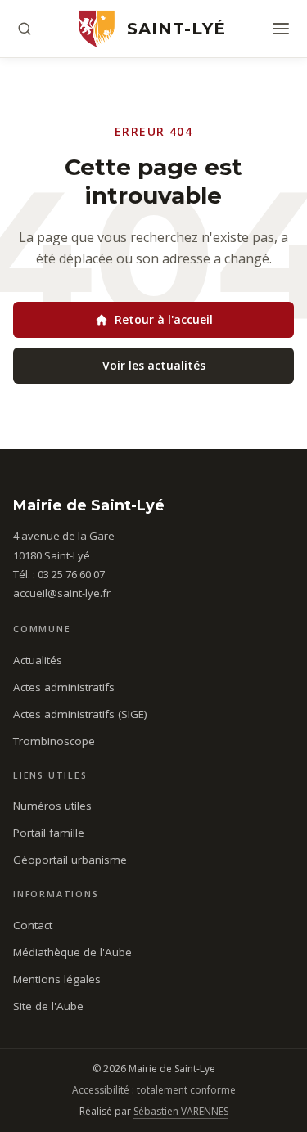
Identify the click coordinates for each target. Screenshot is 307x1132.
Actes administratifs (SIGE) (80, 714)
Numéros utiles (52, 805)
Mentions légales (57, 979)
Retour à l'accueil (164, 319)
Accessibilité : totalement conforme (154, 1090)
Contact (32, 925)
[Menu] (280, 28)
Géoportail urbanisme (70, 859)
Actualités (37, 660)
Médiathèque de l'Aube (72, 952)
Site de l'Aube (48, 1006)
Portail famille (48, 832)
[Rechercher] (24, 28)
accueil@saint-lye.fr (62, 593)
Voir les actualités (153, 365)
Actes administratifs (64, 687)
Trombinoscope (54, 741)
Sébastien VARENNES (180, 1111)
